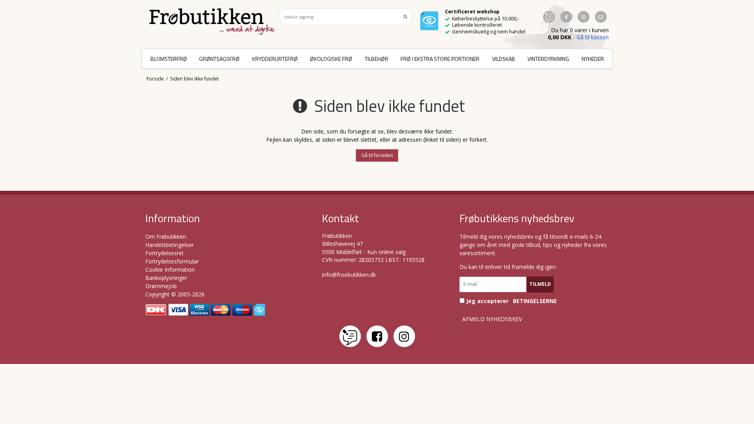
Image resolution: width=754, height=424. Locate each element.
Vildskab (503, 59)
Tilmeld (540, 284)
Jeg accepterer (511, 301)
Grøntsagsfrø (219, 59)
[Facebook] (377, 336)
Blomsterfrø (168, 59)
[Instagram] (404, 336)
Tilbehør (376, 59)
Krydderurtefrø (275, 59)
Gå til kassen (592, 37)
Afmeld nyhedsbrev (492, 319)
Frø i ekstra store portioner (440, 59)
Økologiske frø (331, 59)
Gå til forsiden (377, 155)
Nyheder (593, 59)
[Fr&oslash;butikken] (212, 21)
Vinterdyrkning (548, 59)
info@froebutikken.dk (349, 274)
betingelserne (535, 301)
